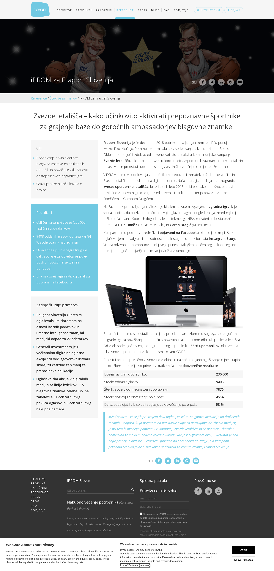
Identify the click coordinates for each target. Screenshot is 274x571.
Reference (125, 10)
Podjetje (181, 10)
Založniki (104, 10)
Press (142, 10)
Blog (155, 10)
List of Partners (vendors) (135, 565)
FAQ (166, 10)
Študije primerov (63, 98)
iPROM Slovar (78, 480)
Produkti (84, 10)
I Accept (243, 549)
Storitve (64, 10)
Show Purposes (243, 560)
